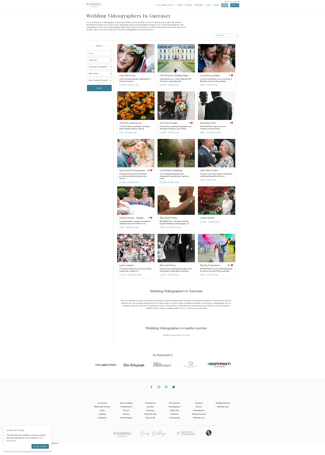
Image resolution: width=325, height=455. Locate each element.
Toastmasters (174, 418)
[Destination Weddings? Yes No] (100, 66)
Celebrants (102, 418)
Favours (126, 410)
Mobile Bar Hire (150, 414)
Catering (102, 414)
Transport (199, 403)
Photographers (175, 407)
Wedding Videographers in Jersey (176, 335)
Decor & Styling (126, 403)
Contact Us (53, 443)
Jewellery (150, 407)
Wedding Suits (223, 407)
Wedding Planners (222, 403)
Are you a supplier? (232, 2)
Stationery (174, 414)
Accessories (102, 403)
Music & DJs (150, 418)
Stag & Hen (174, 410)
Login (224, 5)
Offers (216, 5)
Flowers (126, 414)
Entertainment (126, 407)
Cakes (102, 410)
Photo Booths (174, 403)
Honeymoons (150, 403)
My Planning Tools (165, 5)
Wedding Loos (199, 418)
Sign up (234, 5)
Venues (180, 5)
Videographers (199, 410)
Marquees (151, 410)
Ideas (208, 5)
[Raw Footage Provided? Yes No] (100, 79)
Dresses (188, 5)
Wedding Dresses (199, 414)
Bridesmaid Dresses (102, 407)
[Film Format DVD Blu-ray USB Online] (100, 73)
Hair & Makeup (126, 418)
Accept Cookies (40, 446)
